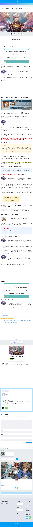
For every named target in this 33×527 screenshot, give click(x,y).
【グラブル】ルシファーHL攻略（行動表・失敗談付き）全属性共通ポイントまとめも (17, 320)
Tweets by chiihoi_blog (4, 503)
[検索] (17, 459)
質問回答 (27, 364)
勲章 (14, 364)
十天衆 (18, 364)
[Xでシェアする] (11, 34)
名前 (2, 430)
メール (2, 434)
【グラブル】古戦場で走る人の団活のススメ (10, 322)
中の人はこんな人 (16, 3)
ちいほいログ (16, 1)
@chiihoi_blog (13, 46)
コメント (3, 419)
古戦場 (7, 363)
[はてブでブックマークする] (18, 34)
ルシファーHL (10, 364)
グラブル (6, 364)
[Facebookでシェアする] (15, 34)
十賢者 (21, 364)
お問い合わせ (28, 505)
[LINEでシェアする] (21, 34)
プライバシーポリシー (28, 508)
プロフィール (28, 510)
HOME (17, 523)
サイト (2, 438)
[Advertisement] (16, 43)
